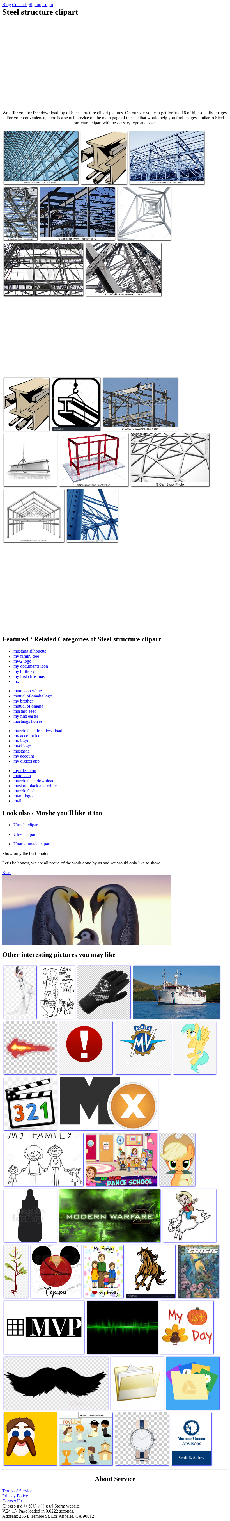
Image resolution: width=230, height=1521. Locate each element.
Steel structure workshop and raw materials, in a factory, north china (166, 174)
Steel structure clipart (22, 288)
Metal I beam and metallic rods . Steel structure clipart (26, 418)
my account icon (28, 735)
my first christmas (29, 676)
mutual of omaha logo (32, 696)
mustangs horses (27, 721)
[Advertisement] (115, 63)
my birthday (24, 671)
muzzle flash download (33, 780)
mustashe (21, 751)
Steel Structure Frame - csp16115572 (71, 232)
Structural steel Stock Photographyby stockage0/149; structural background (162, 476)
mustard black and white (35, 785)
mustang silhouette (29, 651)
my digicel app (26, 761)
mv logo (20, 740)
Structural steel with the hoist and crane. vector (72, 420)
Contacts (19, 4)
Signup (35, 4)
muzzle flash (24, 790)
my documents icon (30, 666)
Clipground (28, 1504)
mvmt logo (23, 795)
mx (16, 681)
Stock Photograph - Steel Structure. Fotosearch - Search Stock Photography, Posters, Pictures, (136, 418)
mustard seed (24, 711)
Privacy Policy (15, 1495)
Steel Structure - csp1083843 (18, 230)
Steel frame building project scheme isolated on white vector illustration (33, 532)
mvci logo (22, 746)
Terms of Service (17, 1490)
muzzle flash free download (37, 730)
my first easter (25, 716)
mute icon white (27, 691)
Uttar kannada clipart (31, 843)
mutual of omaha (28, 706)
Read (7, 872)
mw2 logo (22, 661)
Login (47, 4)
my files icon (24, 770)
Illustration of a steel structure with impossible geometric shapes (89, 476)
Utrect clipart (24, 834)
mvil (17, 801)
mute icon (22, 775)
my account (23, 756)
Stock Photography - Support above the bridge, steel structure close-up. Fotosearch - (122, 286)
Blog (6, 4)
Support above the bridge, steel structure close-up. (88, 532)
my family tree (26, 656)
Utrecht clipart (26, 824)
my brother (23, 701)
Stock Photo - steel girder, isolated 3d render (139, 230)
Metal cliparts (93, 177)
